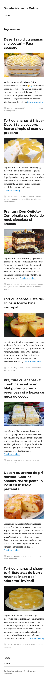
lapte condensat (10, 201)
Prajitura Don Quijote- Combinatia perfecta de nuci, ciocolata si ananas (24, 217)
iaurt (5, 647)
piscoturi (13, 110)
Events (7, 664)
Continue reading (35, 102)
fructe (6, 559)
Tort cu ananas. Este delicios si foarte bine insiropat (24, 303)
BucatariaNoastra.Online (21, 8)
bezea (6, 287)
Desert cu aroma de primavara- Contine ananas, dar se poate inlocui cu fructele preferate (24, 481)
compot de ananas (11, 199)
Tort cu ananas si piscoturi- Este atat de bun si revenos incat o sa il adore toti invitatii (23, 575)
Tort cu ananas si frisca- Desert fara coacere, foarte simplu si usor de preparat (24, 126)
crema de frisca (24, 199)
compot (7, 463)
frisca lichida (35, 199)
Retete (29, 108)
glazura (6, 289)
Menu (7, 15)
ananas (37, 108)
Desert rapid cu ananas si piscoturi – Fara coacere (23, 43)
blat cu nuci (13, 287)
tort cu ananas (9, 370)
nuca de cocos (15, 463)
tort (39, 368)
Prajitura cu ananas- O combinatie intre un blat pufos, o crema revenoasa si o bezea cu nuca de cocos (24, 388)
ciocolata (22, 287)
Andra (9, 108)
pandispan (13, 559)
